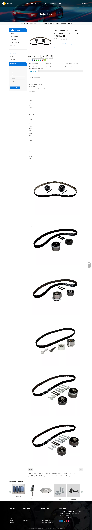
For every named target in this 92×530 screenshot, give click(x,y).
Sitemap (51, 528)
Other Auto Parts (45, 516)
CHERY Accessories (14, 45)
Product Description (33, 71)
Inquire (62, 43)
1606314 (65, 473)
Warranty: (48, 63)
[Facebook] (60, 521)
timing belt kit (31, 475)
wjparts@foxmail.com (66, 517)
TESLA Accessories (14, 36)
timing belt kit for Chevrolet (50, 475)
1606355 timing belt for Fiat (63, 475)
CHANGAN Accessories (15, 42)
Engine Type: (66, 66)
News (60, 3)
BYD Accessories (13, 39)
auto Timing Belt (52, 473)
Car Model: (48, 66)
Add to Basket (62, 47)
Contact (66, 3)
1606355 (59, 473)
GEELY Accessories (14, 48)
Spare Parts (12, 59)
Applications (12, 518)
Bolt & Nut (12, 56)
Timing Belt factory (32, 473)
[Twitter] (64, 521)
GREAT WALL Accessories (15, 51)
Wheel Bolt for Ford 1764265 (74, 485)
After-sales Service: (32, 66)
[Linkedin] (62, 521)
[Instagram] (68, 521)
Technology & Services (50, 3)
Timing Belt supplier (43, 473)
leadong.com (62, 528)
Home (27, 3)
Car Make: (66, 63)
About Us (33, 3)
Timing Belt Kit (13, 53)
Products (40, 3)
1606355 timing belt (73, 473)
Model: (30, 63)
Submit (15, 87)
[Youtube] (66, 521)
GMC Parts (12, 33)
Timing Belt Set (39, 475)
